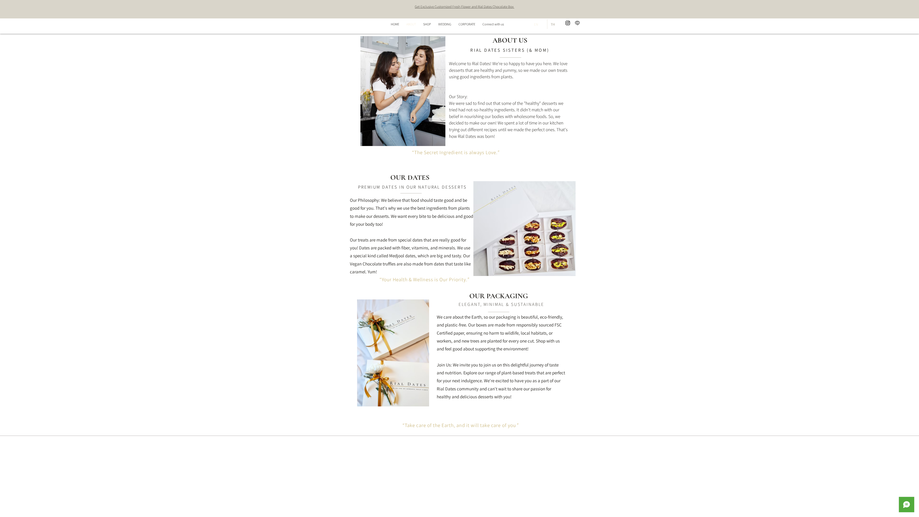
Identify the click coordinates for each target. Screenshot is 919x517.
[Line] (577, 23)
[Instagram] (568, 23)
